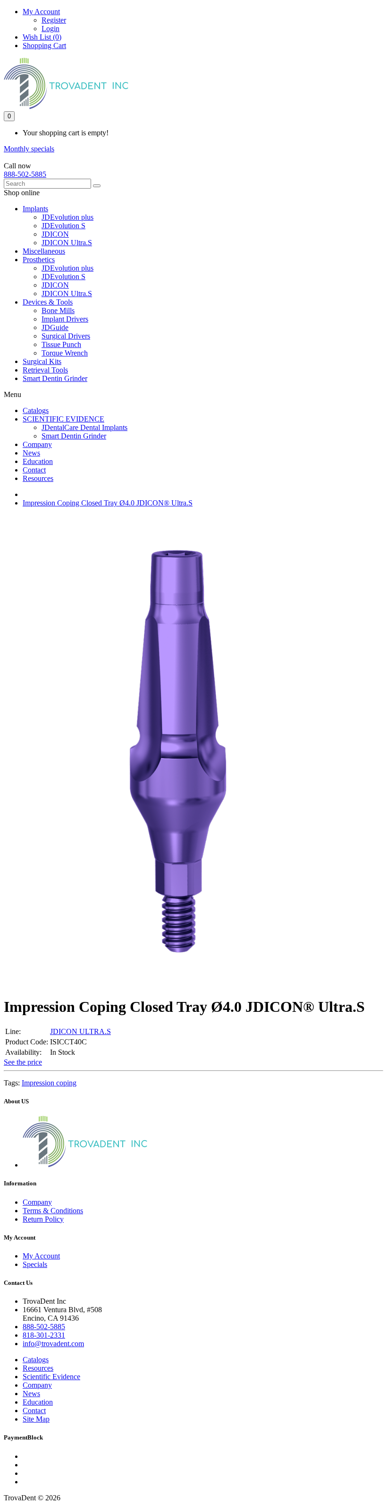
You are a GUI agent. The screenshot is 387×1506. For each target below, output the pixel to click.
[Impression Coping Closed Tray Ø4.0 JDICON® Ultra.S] (177, 984)
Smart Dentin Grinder (55, 378)
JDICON (55, 234)
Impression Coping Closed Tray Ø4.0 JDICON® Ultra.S (108, 503)
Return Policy (43, 1219)
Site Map (36, 1419)
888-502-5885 (25, 174)
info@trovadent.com (53, 1344)
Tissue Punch (61, 344)
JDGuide (55, 327)
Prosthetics (39, 260)
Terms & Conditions (53, 1211)
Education (38, 461)
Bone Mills (58, 310)
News (31, 453)
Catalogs (36, 410)
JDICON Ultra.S (67, 243)
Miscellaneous (44, 251)
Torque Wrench (65, 353)
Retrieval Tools (45, 370)
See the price (23, 1062)
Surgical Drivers (66, 336)
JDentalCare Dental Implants (84, 427)
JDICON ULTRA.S (80, 1031)
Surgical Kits (42, 361)
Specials (35, 1264)
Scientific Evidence (51, 1377)
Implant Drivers (65, 319)
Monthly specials (29, 149)
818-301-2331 (44, 1335)
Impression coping (49, 1083)
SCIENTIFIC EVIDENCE (63, 419)
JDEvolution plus (67, 217)
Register (54, 20)
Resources (38, 478)
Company (37, 444)
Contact (34, 470)
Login (50, 29)
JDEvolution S (63, 226)
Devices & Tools (48, 302)
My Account (41, 1256)
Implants (35, 209)
